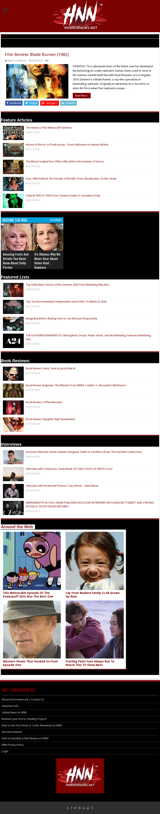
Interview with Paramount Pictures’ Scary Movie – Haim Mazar (62, 485)
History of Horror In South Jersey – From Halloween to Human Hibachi (67, 144)
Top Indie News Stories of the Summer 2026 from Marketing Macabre (67, 284)
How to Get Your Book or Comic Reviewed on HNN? (32, 725)
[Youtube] (88, 807)
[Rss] (67, 807)
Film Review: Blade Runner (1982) (37, 54)
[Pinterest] (79, 807)
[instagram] (92, 807)
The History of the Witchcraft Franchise (49, 127)
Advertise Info (10, 706)
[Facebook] (71, 807)
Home (4, 35)
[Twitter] (75, 807)
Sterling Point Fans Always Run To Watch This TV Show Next (90, 663)
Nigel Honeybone (17, 60)
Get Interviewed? (12, 731)
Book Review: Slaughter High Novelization (50, 419)
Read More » (81, 95)
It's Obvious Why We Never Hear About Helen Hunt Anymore (47, 261)
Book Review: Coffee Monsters (44, 402)
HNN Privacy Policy (13, 744)
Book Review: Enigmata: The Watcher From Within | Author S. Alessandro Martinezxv (76, 385)
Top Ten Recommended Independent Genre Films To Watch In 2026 (66, 301)
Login (5, 751)
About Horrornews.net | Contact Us (23, 699)
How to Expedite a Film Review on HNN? (25, 738)
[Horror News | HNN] (80, 16)
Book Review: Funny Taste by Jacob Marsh (50, 368)
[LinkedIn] (83, 807)
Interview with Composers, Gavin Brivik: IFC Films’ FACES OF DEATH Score (69, 468)
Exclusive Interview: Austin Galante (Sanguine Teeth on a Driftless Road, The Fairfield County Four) (84, 451)
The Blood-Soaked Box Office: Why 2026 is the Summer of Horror (65, 161)
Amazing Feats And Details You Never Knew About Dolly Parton (16, 261)
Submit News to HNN (14, 712)
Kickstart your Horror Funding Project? (24, 718)
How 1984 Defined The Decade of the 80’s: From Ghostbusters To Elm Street (71, 178)
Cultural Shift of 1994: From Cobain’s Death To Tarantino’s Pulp (63, 195)
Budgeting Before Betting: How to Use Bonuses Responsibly (61, 318)
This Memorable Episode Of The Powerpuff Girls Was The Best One (28, 594)
